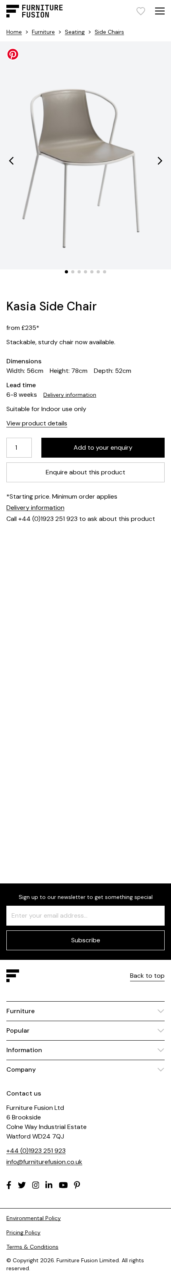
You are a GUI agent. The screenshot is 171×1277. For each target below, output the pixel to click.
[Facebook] (9, 1185)
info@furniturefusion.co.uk (44, 1162)
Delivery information (69, 394)
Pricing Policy (23, 1232)
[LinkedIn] (48, 1185)
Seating (75, 31)
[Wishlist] (141, 11)
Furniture (43, 31)
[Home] (34, 11)
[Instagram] (35, 1185)
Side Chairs (109, 31)
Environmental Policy (33, 1218)
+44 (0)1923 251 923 (36, 1150)
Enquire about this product (85, 472)
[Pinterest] (77, 1185)
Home (14, 31)
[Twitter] (22, 1185)
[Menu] (160, 11)
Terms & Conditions (32, 1246)
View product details (36, 423)
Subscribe (85, 940)
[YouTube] (63, 1185)
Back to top (147, 975)
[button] (11, 161)
